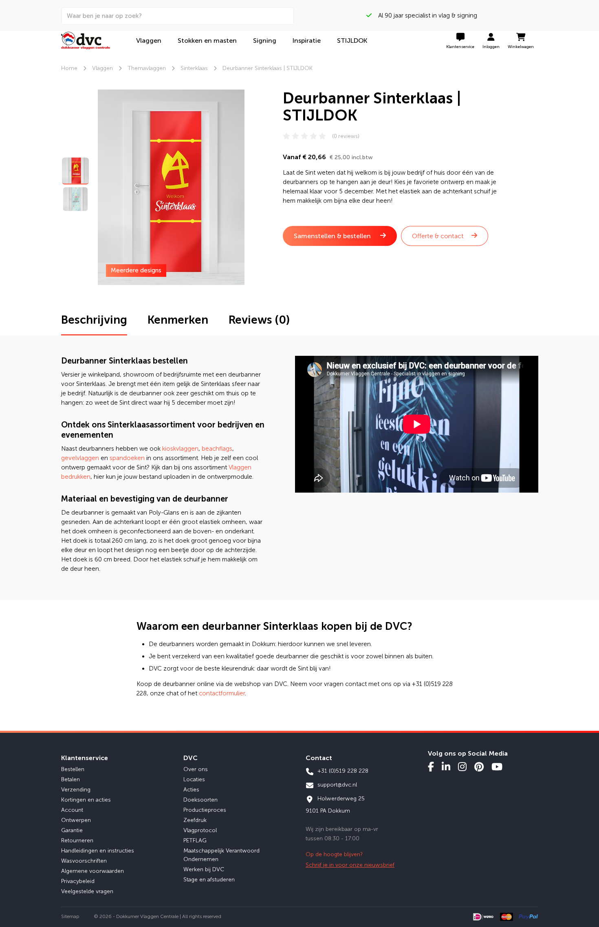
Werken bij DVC (203, 869)
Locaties (194, 779)
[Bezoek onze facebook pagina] (431, 766)
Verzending (75, 789)
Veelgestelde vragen (87, 891)
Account (72, 809)
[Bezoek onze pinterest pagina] (479, 766)
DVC (190, 758)
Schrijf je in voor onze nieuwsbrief (350, 864)
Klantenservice (84, 758)
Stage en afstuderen (209, 879)
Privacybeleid (78, 881)
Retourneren (77, 840)
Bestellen (72, 769)
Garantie (72, 830)
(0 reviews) (345, 136)
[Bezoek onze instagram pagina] (462, 766)
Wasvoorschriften (84, 860)
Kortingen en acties (86, 799)
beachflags (217, 448)
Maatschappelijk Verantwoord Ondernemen (221, 855)
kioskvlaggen (180, 448)
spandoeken (127, 458)
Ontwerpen (76, 820)
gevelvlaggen (80, 458)
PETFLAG (195, 840)
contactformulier (222, 693)
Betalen (70, 779)
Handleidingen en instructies (97, 850)
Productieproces (204, 809)
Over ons (195, 769)
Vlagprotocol (200, 830)
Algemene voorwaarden (92, 871)
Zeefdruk (195, 820)
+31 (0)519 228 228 (342, 770)
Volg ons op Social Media (468, 753)
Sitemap (70, 916)
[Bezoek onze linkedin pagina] (446, 766)
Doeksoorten (200, 799)
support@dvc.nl (336, 784)
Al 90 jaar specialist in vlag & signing (424, 15)
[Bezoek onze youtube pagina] (496, 766)
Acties (191, 789)
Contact (319, 758)
